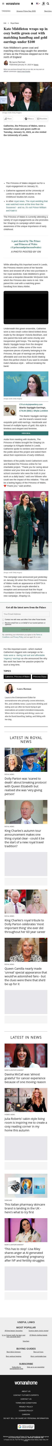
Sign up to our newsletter (35, 1367)
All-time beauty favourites (14, 1331)
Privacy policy (26, 1407)
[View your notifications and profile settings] (32, 3)
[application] (26, 306)
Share (10, 119)
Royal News (15, 23)
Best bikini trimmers (14, 1352)
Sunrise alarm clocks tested (38, 1331)
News (36, 64)
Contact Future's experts (26, 1395)
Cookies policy (26, 1411)
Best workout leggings (13, 1356)
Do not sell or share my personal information (26, 1418)
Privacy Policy (18, 637)
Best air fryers (38, 1352)
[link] (11, 410)
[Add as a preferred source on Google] (26, 1426)
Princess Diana (39, 677)
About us (26, 1391)
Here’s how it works (23, 71)
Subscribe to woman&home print (16, 1368)
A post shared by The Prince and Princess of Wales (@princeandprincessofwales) (26, 244)
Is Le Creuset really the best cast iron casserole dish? (13, 1336)
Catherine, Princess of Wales (17, 677)
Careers (26, 1414)
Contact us (26, 1399)
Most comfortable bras (38, 1356)
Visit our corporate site (35, 1437)
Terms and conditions (26, 1403)
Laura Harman (18, 62)
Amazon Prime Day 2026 (26, 11)
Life (5, 23)
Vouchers (26, 1341)
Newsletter (43, 119)
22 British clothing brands (38, 1335)
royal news (19, 201)
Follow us (31, 119)
